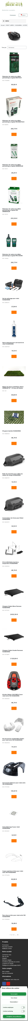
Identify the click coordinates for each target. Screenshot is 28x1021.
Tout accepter (14, 994)
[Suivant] (25, 935)
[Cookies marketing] (23, 1011)
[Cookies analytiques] (23, 1007)
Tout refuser (14, 998)
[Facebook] (4, 984)
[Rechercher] (25, 10)
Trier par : (4, 47)
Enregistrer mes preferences (14, 1016)
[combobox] (11, 10)
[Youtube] (8, 984)
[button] (23, 15)
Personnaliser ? (14, 1002)
